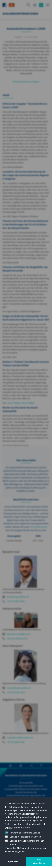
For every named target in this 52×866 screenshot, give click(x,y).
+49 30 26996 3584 (15, 601)
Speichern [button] (13, 861)
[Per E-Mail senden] (20, 765)
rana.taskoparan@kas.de (19, 687)
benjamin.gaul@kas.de (18, 596)
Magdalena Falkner (14, 699)
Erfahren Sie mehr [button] (21, 827)
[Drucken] (10, 765)
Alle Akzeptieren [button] (38, 861)
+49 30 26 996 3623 (16, 692)
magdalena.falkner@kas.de (20, 737)
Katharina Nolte (12, 608)
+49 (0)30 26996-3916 (17, 638)
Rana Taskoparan (13, 645)
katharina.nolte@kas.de (18, 634)
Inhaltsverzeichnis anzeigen (26, 81)
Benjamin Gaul (11, 551)
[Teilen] (31, 765)
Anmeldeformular (38, 526)
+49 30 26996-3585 (16, 741)
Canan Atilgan (13, 402)
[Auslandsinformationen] (12, 4)
